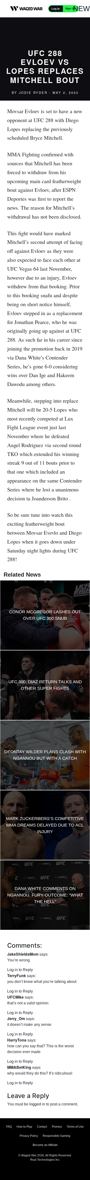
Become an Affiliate (45, 1145)
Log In (56, 8)
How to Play (24, 1126)
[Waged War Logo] (26, 9)
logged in (37, 1104)
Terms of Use (75, 1126)
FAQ (9, 1126)
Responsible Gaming (56, 1136)
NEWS (83, 9)
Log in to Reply (20, 970)
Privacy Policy (29, 1136)
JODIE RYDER (33, 92)
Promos (57, 1126)
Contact (42, 1126)
